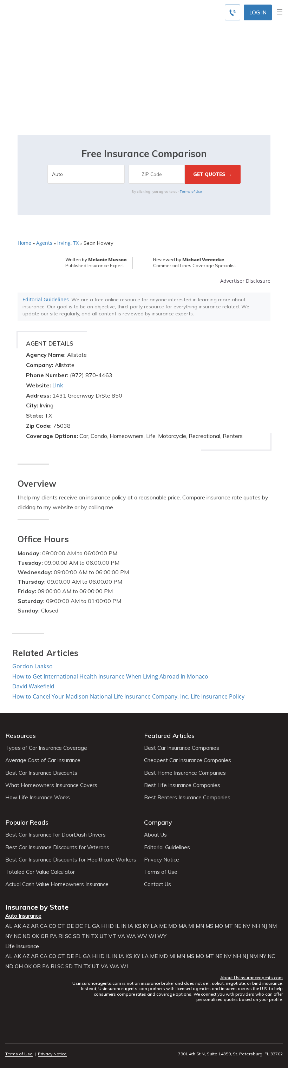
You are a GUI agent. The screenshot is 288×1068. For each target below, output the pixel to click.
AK (17, 926)
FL (87, 926)
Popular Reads (26, 822)
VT (112, 936)
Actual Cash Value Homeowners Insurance (57, 884)
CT (61, 926)
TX (94, 936)
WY (161, 936)
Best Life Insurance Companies (182, 785)
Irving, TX (68, 243)
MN (200, 926)
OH (19, 966)
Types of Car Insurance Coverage (46, 748)
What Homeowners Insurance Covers (51, 785)
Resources (20, 736)
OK (35, 936)
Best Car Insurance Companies (181, 748)
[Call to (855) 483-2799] (232, 12)
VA (121, 936)
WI (152, 936)
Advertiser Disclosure (245, 281)
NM (272, 926)
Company (158, 822)
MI (191, 926)
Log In (258, 12)
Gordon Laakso (32, 666)
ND (26, 936)
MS (209, 926)
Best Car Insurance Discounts (41, 773)
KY (146, 926)
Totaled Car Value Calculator (40, 872)
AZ (26, 926)
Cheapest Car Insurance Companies (187, 760)
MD (172, 926)
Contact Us (157, 884)
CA (43, 926)
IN (123, 926)
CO (52, 926)
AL (8, 926)
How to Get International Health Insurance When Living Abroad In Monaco (110, 676)
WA (131, 936)
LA (154, 926)
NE (237, 926)
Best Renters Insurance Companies (187, 797)
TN (86, 936)
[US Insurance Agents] (55, 11)
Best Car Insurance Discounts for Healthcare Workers (70, 860)
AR (35, 926)
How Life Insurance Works (37, 797)
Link (57, 385)
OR (44, 936)
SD (76, 936)
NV (246, 926)
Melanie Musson (107, 259)
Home (24, 243)
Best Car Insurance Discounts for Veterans (57, 847)
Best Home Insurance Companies (185, 773)
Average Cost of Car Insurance (42, 760)
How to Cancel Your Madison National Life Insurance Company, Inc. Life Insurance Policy (128, 696)
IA (130, 926)
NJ (264, 926)
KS (138, 926)
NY (8, 936)
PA (53, 936)
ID (111, 926)
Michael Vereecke (203, 259)
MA (182, 926)
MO (219, 926)
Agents (44, 243)
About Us (155, 835)
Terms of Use (191, 191)
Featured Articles (169, 736)
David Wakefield (33, 686)
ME (163, 926)
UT (103, 936)
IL (117, 926)
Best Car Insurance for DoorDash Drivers (55, 835)
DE (70, 926)
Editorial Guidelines (45, 299)
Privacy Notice (161, 860)
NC (17, 936)
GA (96, 926)
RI (61, 936)
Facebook (9, 1034)
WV (142, 936)
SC (68, 936)
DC (79, 926)
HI (104, 926)
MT (228, 926)
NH (256, 926)
